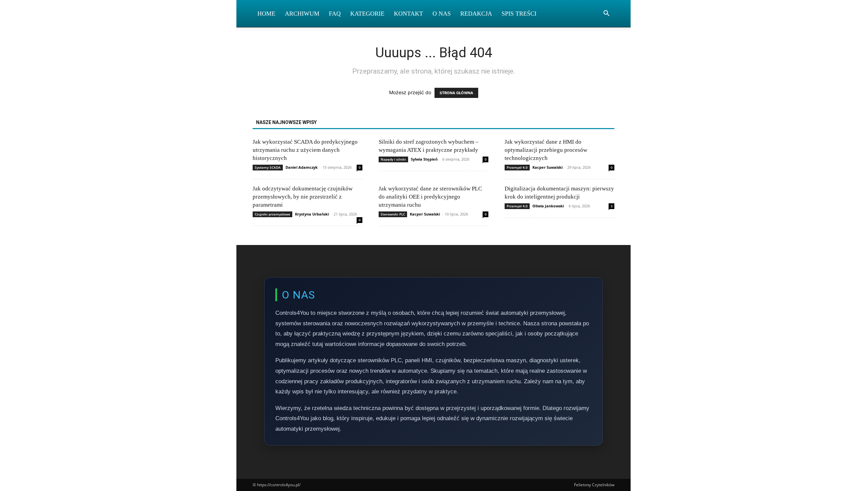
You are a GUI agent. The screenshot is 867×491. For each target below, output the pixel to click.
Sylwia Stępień (424, 159)
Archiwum (302, 13)
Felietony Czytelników (594, 485)
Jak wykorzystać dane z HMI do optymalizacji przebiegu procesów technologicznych (546, 150)
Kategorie (367, 13)
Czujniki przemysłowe (272, 214)
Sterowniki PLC (393, 214)
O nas (441, 13)
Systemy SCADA (268, 167)
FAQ (335, 13)
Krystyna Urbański (312, 214)
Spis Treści (519, 13)
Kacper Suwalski (547, 167)
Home (266, 13)
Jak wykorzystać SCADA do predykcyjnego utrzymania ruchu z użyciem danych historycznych (305, 150)
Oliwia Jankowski (548, 205)
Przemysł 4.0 (517, 167)
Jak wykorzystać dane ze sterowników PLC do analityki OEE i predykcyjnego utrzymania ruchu (430, 196)
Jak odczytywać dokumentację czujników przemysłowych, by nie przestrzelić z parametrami (303, 196)
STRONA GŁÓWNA (456, 92)
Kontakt (408, 13)
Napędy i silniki (393, 159)
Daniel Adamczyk (302, 167)
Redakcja (476, 13)
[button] (606, 14)
